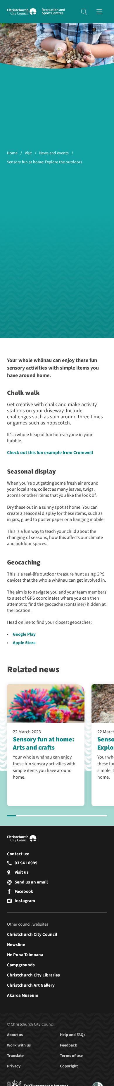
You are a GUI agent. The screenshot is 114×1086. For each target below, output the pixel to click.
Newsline (16, 945)
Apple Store (24, 643)
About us (15, 1035)
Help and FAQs (72, 1035)
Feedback (68, 1045)
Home (12, 153)
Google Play (24, 634)
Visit (28, 153)
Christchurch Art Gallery (31, 985)
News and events (54, 153)
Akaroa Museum (22, 995)
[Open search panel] (84, 11)
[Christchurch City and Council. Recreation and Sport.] (53, 11)
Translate (15, 1056)
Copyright (69, 1066)
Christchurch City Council (32, 934)
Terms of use (71, 1056)
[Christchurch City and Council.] (23, 11)
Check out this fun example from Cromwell (50, 452)
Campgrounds (21, 965)
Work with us (19, 1045)
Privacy (13, 1066)
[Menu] (99, 11)
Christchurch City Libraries (33, 975)
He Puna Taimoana (25, 955)
